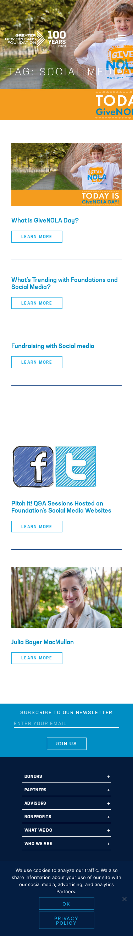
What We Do (38, 830)
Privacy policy (66, 920)
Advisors (35, 804)
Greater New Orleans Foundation (35, 36)
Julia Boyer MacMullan (42, 643)
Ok (66, 904)
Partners (35, 790)
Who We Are (38, 844)
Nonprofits (37, 817)
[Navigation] (121, 38)
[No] (124, 898)
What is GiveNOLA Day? (45, 221)
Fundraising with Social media (52, 346)
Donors (33, 777)
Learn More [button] (36, 237)
